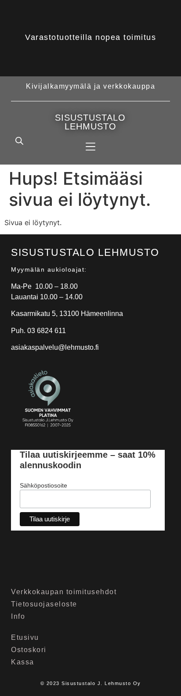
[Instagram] (56, 562)
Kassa (22, 662)
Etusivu (25, 637)
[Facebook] (25, 562)
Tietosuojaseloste (44, 604)
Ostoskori (29, 649)
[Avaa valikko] (90, 146)
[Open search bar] (19, 140)
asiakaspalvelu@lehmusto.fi (55, 347)
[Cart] (161, 140)
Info (18, 616)
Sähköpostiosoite (43, 485)
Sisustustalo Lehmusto (90, 122)
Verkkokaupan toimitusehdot (63, 592)
